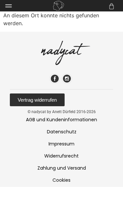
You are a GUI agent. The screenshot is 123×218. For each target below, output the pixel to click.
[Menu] (8, 6)
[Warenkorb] (111, 6)
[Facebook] (55, 79)
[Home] (58, 5)
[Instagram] (67, 79)
